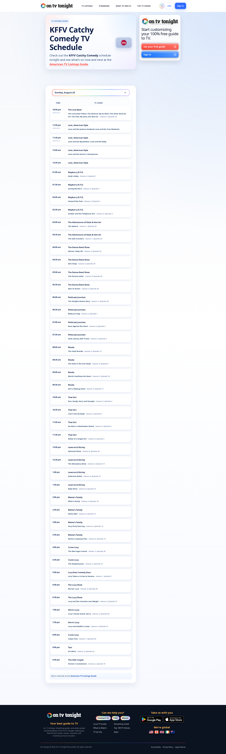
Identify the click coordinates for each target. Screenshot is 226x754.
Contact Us (103, 718)
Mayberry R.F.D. (75, 172)
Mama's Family (75, 497)
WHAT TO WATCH (123, 6)
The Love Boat (75, 109)
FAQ (115, 718)
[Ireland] (167, 732)
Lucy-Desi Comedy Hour (79, 572)
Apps (116, 732)
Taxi (70, 647)
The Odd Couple (76, 659)
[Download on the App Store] (174, 719)
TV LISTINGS (87, 6)
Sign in (180, 6)
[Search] (161, 6)
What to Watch (100, 728)
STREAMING (104, 6)
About (125, 718)
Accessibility (156, 747)
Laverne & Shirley (76, 447)
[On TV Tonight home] (160, 21)
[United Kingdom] (162, 732)
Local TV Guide (99, 724)
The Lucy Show (75, 584)
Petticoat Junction (77, 297)
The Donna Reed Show (79, 247)
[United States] (151, 732)
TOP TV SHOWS (144, 6)
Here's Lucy (73, 609)
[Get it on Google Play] (151, 719)
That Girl (72, 397)
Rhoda (71, 347)
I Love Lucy (73, 547)
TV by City (97, 732)
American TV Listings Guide (69, 64)
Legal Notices (180, 747)
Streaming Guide (121, 724)
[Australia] (173, 732)
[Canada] (156, 732)
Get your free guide (154, 46)
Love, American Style (78, 125)
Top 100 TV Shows (122, 728)
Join (169, 6)
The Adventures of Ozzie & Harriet (84, 222)
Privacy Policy (168, 747)
